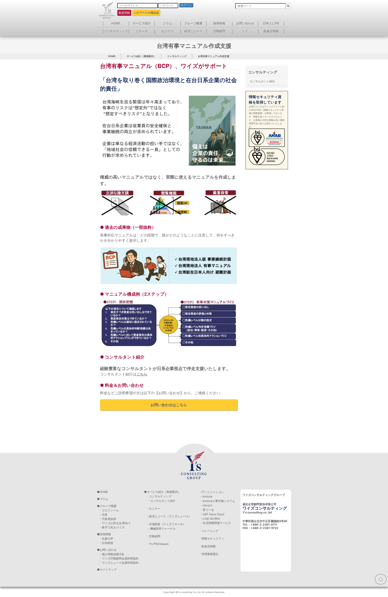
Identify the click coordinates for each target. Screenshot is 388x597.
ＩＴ (245, 31)
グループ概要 (193, 23)
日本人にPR (271, 23)
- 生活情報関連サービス (216, 523)
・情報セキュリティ (211, 538)
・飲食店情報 (207, 546)
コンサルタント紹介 (262, 81)
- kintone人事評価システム (218, 501)
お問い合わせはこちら (169, 405)
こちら (141, 374)
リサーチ (142, 31)
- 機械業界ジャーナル (162, 528)
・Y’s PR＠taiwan (157, 544)
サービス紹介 (142, 23)
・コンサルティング (159, 496)
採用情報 (219, 23)
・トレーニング (208, 530)
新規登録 (124, 12)
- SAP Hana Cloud (212, 514)
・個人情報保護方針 (111, 554)
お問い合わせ (245, 23)
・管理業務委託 (208, 554)
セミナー (167, 31)
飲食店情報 (271, 31)
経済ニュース (193, 31)
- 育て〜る (207, 509)
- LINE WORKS (210, 518)
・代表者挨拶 (107, 519)
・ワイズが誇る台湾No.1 (114, 523)
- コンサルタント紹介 (162, 500)
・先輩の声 (106, 538)
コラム (167, 23)
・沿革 (103, 514)
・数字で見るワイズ (111, 527)
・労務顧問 (153, 536)
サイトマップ (108, 569)
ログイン (186, 5)
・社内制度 (106, 543)
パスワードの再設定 (146, 12)
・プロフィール (109, 510)
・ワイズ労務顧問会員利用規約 (119, 558)
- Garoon (206, 505)
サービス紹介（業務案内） (141, 56)
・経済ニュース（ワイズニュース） (168, 516)
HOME (115, 23)
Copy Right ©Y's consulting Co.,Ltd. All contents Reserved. (194, 592)
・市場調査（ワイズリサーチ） (166, 524)
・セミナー (153, 508)
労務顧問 (219, 31)
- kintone (206, 496)
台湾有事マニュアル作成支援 (213, 56)
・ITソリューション (211, 492)
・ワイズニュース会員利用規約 (119, 562)
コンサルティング (116, 31)
